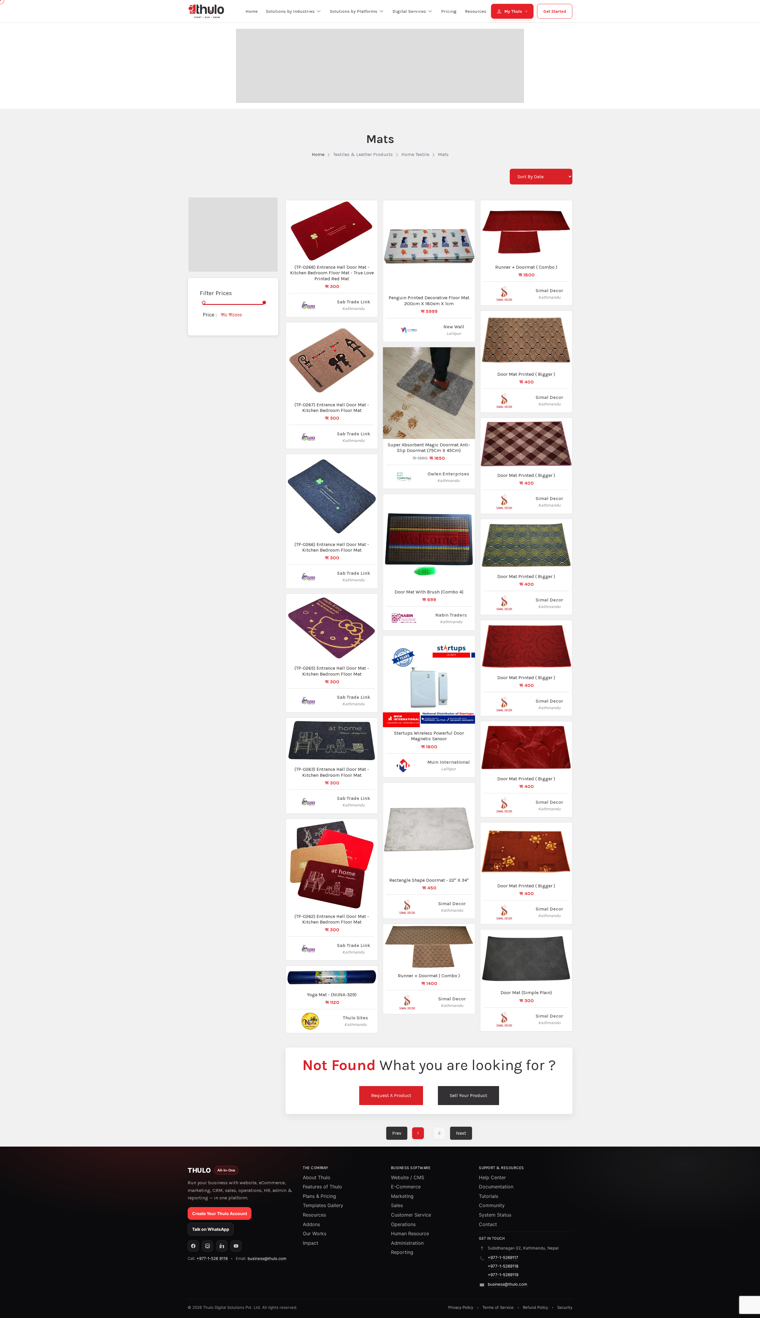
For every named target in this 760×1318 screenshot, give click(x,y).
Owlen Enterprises (448, 474)
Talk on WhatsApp (210, 1229)
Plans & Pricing (319, 1196)
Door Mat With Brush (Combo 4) (429, 592)
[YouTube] (236, 1246)
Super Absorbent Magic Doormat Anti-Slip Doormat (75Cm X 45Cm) (429, 447)
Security (564, 1307)
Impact (310, 1243)
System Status (495, 1215)
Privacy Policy (460, 1307)
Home (318, 154)
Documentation (496, 1187)
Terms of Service (498, 1307)
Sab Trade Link (353, 302)
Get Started (554, 11)
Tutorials (488, 1196)
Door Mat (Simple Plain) (526, 992)
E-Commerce (406, 1187)
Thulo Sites (355, 1018)
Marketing (402, 1196)
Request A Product (391, 1095)
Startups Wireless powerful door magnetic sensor (429, 735)
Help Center (492, 1177)
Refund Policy (535, 1307)
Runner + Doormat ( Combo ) (429, 975)
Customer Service (411, 1215)
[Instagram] (207, 1246)
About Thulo (316, 1177)
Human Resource (410, 1233)
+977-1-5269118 (503, 1266)
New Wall (454, 327)
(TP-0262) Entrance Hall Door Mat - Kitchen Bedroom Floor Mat (331, 919)
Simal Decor (452, 903)
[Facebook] (193, 1246)
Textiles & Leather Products (363, 154)
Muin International (448, 762)
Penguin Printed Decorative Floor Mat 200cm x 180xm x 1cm (429, 300)
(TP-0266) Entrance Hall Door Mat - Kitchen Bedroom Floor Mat (331, 547)
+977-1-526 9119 (212, 1258)
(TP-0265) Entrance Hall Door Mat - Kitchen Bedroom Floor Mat (331, 670)
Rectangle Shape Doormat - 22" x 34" (429, 880)
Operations (403, 1224)
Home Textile (415, 154)
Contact (488, 1224)
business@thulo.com (267, 1258)
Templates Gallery (323, 1205)
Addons (311, 1224)
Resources (314, 1215)
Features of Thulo (322, 1187)
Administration (407, 1243)
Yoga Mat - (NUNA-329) (332, 994)
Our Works (314, 1233)
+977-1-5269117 (503, 1257)
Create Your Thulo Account (219, 1213)
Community (492, 1205)
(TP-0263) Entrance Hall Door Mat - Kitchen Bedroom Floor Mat (331, 772)
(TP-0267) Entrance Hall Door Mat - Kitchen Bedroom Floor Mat (331, 407)
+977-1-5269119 (503, 1274)
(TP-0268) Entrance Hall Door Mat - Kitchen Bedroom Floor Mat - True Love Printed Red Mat (332, 272)
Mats (443, 154)
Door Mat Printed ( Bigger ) (526, 374)
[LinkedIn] (221, 1246)
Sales (397, 1205)
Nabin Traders (451, 615)
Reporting (402, 1252)
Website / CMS (407, 1177)
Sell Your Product (468, 1095)
